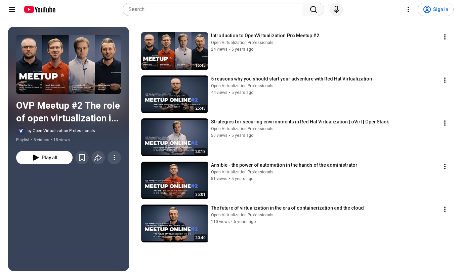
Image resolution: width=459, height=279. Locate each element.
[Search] (313, 9)
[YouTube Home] (39, 9)
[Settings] (408, 9)
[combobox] (214, 9)
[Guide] (12, 9)
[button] (68, 64)
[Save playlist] (82, 157)
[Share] (98, 157)
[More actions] (114, 157)
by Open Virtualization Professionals (61, 130)
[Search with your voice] (336, 9)
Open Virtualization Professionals (242, 42)
